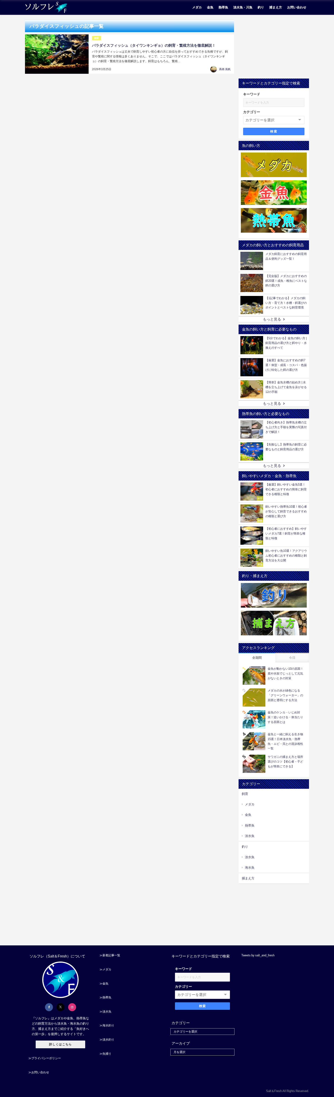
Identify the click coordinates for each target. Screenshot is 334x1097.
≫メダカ (105, 969)
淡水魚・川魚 (242, 7)
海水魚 (249, 867)
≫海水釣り (107, 1025)
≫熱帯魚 (105, 997)
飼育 (96, 38)
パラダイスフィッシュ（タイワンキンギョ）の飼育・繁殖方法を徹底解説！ (154, 45)
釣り (261, 7)
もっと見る (272, 319)
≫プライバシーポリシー (44, 1058)
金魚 (210, 7)
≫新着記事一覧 (110, 955)
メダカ (197, 7)
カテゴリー (251, 112)
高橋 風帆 (225, 69)
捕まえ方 (275, 7)
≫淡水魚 (105, 1011)
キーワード (251, 94)
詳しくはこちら (60, 1044)
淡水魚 (249, 835)
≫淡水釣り (107, 1039)
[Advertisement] (274, 47)
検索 (273, 131)
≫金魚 (104, 983)
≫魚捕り (105, 1053)
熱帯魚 (223, 7)
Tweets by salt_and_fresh (257, 955)
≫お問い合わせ (38, 1072)
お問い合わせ (296, 7)
